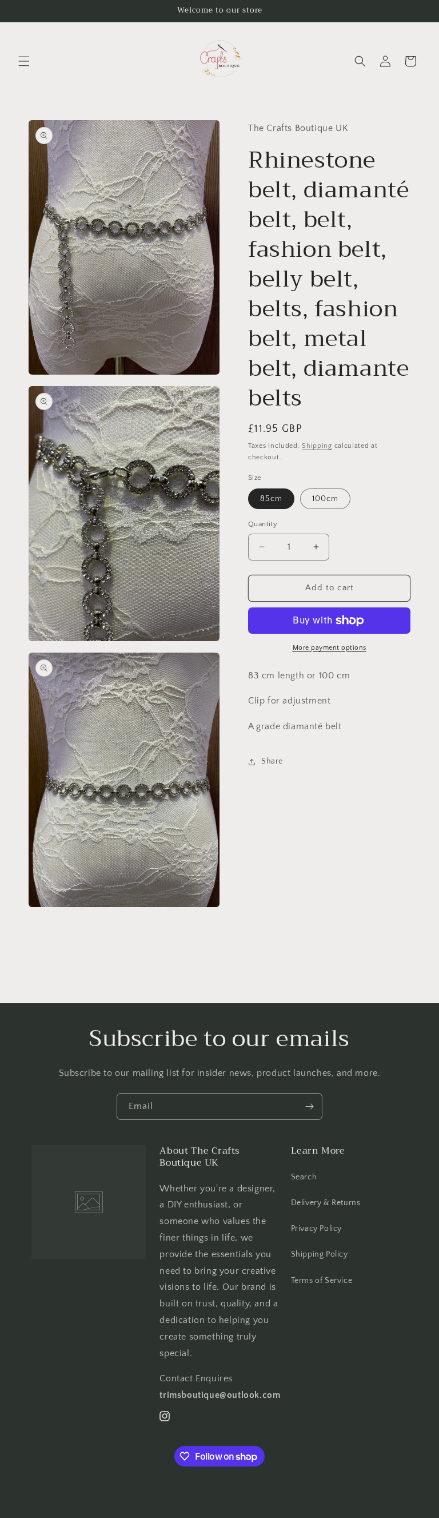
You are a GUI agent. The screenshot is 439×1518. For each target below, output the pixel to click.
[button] (24, 61)
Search (304, 1177)
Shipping (317, 446)
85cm (271, 498)
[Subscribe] (309, 1106)
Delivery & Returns (326, 1202)
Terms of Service (322, 1280)
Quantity (262, 524)
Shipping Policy (319, 1254)
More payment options (329, 647)
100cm (325, 498)
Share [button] (272, 761)
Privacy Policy (316, 1228)
